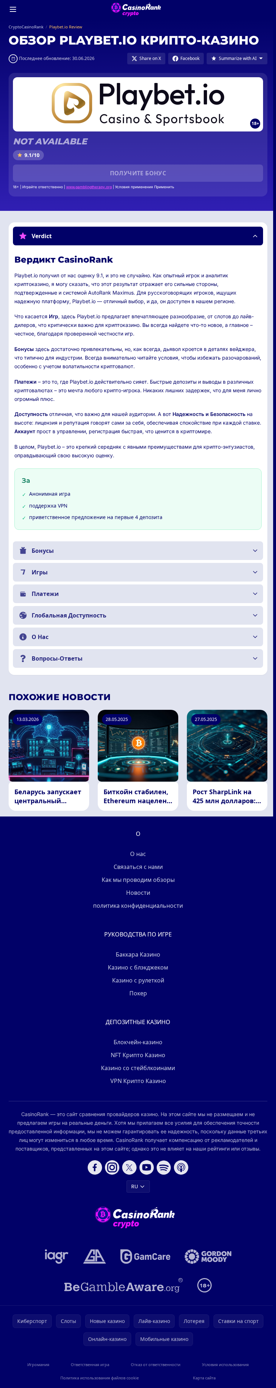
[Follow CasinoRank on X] (128, 1167)
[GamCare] (144, 1256)
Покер (137, 993)
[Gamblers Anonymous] (93, 1256)
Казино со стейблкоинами (137, 1068)
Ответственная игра (89, 1364)
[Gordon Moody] (206, 1256)
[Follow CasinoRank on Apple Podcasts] (179, 1167)
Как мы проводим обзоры (136, 880)
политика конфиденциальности (136, 906)
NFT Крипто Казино (136, 1055)
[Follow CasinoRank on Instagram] (111, 1167)
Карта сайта (202, 1377)
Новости (137, 893)
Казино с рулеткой (137, 980)
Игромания (38, 1364)
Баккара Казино (136, 954)
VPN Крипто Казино (137, 1081)
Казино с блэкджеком (136, 967)
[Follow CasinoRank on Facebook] (93, 1167)
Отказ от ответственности (154, 1364)
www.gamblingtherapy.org (89, 187)
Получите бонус (138, 173)
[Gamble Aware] (122, 1285)
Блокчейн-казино (136, 1042)
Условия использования (223, 1364)
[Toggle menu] (13, 9)
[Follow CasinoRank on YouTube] (145, 1167)
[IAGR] (55, 1256)
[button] (138, 236)
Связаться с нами (136, 867)
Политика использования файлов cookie (98, 1377)
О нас (136, 854)
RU (133, 1186)
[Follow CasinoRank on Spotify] (162, 1167)
